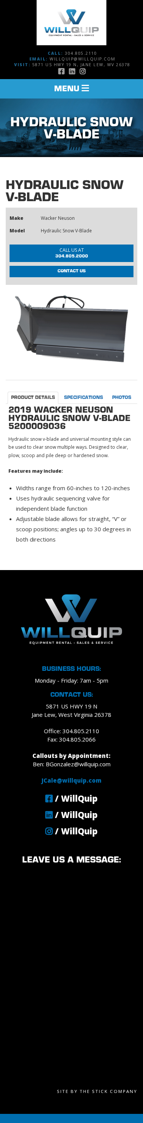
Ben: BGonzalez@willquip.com (72, 764)
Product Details (33, 398)
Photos (121, 398)
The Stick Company (108, 1091)
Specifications (83, 398)
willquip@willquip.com (83, 59)
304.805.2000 (71, 252)
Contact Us (72, 271)
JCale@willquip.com (71, 780)
